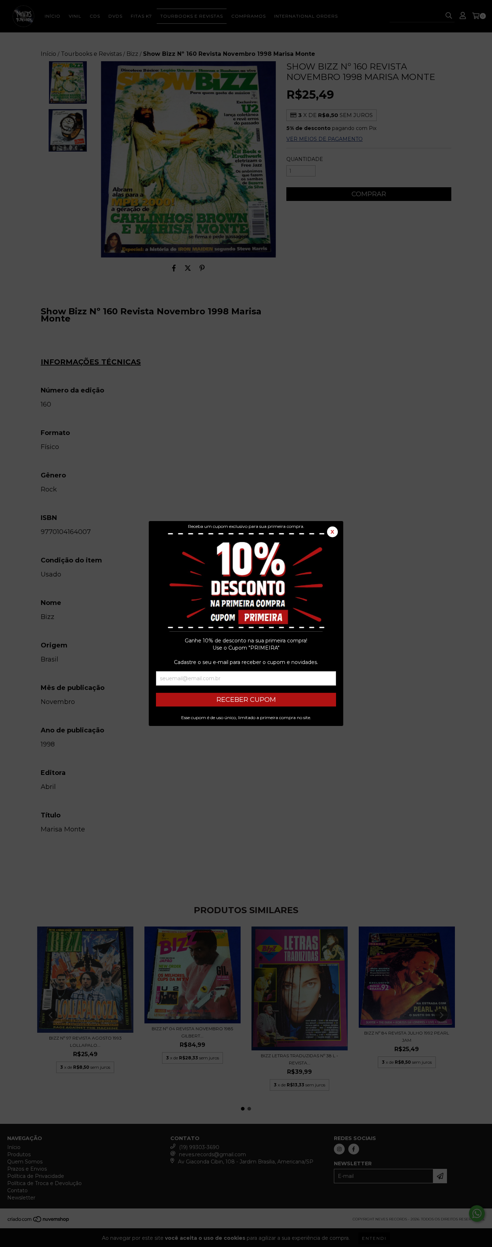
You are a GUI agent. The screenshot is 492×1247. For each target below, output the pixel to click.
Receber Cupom (246, 700)
